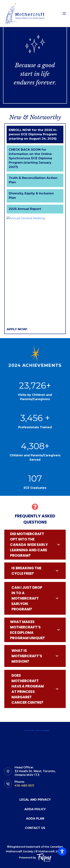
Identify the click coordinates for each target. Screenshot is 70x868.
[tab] (35, 134)
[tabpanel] (35, 274)
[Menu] (64, 13)
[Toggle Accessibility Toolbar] (62, 851)
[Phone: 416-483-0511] (8, 784)
